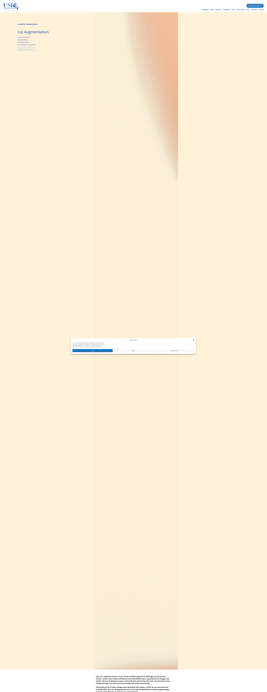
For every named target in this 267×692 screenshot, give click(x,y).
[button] (194, 340)
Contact (261, 9)
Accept (92, 350)
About (211, 9)
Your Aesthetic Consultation (27, 45)
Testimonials (226, 9)
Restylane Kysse (23, 40)
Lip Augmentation (23, 42)
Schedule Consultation (255, 5)
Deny (133, 350)
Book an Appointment (26, 49)
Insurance (218, 9)
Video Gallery (240, 9)
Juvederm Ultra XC (24, 37)
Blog (233, 9)
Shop (247, 9)
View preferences (174, 350)
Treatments (205, 9)
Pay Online (254, 9)
